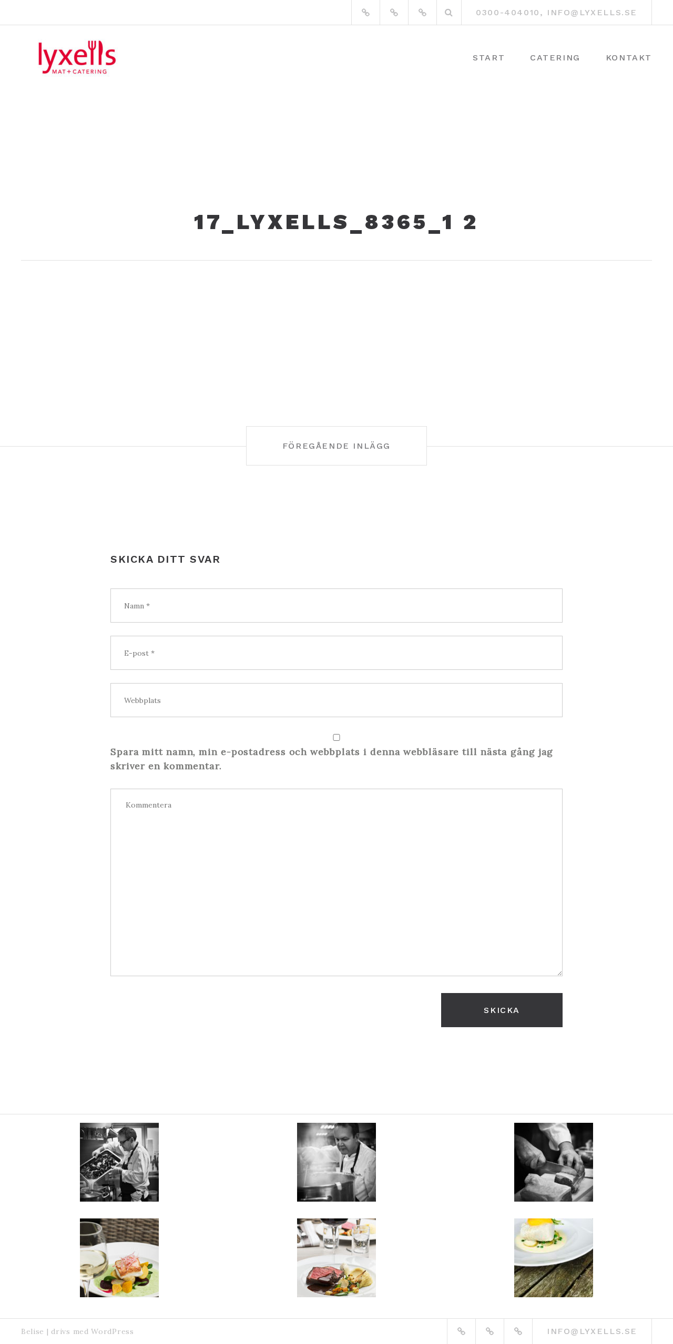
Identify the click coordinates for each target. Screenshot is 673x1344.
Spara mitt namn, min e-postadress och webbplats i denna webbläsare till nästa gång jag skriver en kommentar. (331, 759)
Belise (32, 1331)
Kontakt (629, 58)
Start (489, 58)
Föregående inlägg (336, 446)
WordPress (112, 1331)
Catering (555, 58)
